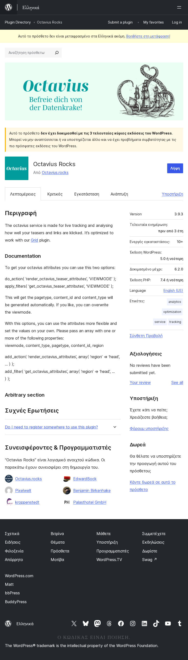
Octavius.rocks (55, 172)
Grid (34, 240)
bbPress (12, 592)
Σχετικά (12, 533)
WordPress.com (19, 575)
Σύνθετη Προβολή (146, 335)
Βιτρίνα (57, 533)
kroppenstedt (27, 502)
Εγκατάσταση (86, 194)
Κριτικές (55, 194)
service (159, 322)
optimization (172, 312)
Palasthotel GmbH (89, 502)
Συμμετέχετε (154, 533)
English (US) (173, 290)
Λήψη (175, 168)
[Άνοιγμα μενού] (180, 7)
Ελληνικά (25, 623)
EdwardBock (85, 478)
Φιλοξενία (14, 551)
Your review (140, 382)
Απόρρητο (14, 559)
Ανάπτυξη (119, 194)
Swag (149, 559)
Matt (9, 584)
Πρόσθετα (60, 551)
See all (177, 382)
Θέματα (58, 542)
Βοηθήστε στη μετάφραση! (148, 36)
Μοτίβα (57, 559)
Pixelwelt (23, 490)
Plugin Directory (18, 22)
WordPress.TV (109, 559)
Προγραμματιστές (112, 551)
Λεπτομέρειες (23, 194)
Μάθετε (103, 533)
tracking (175, 322)
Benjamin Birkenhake (92, 490)
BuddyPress (16, 601)
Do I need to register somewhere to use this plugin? (51, 427)
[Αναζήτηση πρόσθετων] (57, 53)
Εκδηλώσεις (153, 542)
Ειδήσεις (13, 542)
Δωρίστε (149, 551)
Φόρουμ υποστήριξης (149, 428)
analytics (174, 302)
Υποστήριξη (172, 194)
